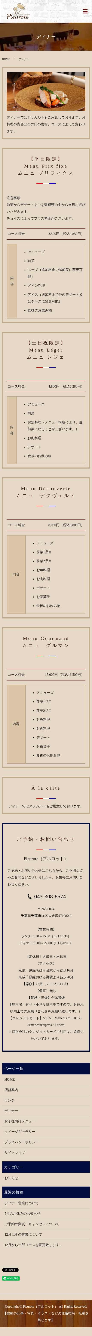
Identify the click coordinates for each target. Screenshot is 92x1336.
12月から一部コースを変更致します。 (33, 1245)
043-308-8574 (50, 896)
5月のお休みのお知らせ (22, 1213)
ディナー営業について (21, 1203)
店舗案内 (11, 1090)
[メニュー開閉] (85, 11)
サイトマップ (14, 1152)
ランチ (9, 1100)
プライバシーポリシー (21, 1142)
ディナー (11, 1111)
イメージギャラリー (19, 1131)
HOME (6, 59)
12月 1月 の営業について (23, 1234)
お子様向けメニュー (19, 1121)
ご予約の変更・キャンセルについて (31, 1224)
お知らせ (11, 1178)
